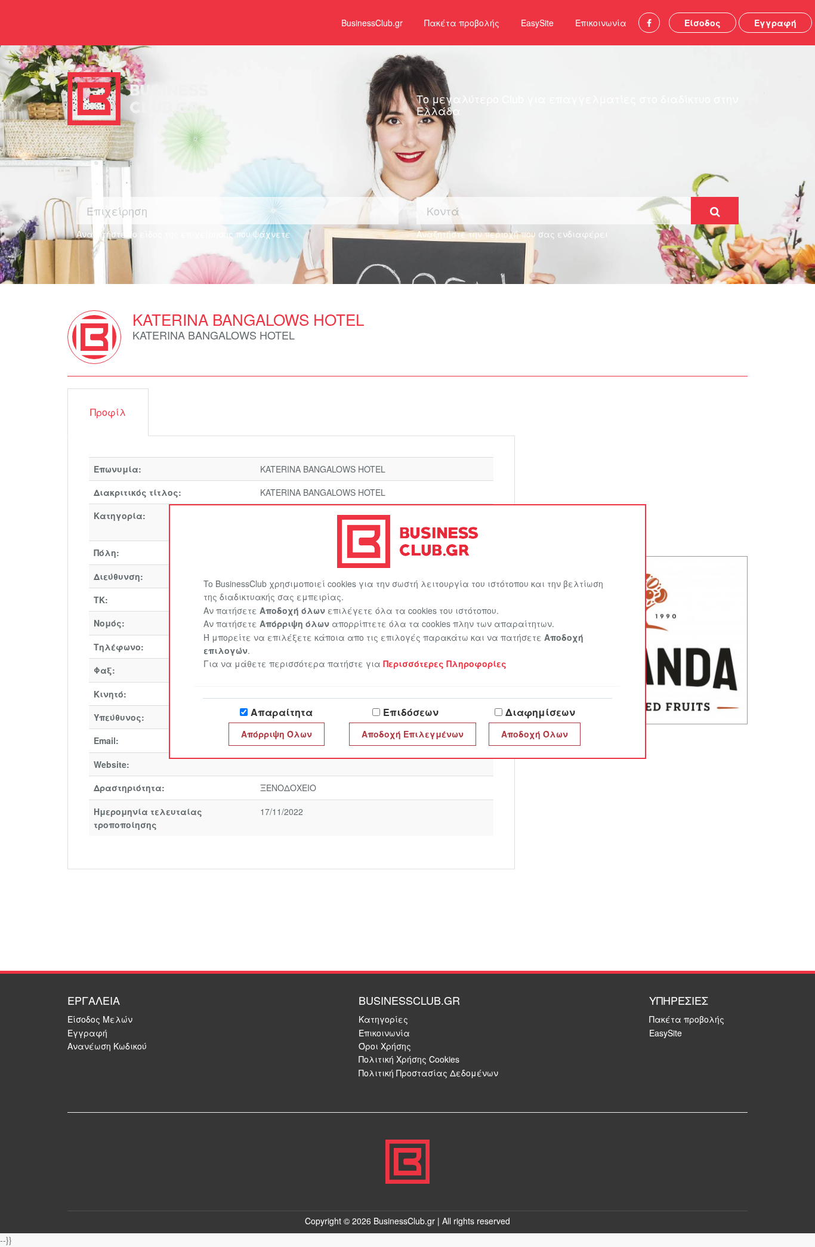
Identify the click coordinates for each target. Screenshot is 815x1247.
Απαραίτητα (282, 712)
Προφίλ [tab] (108, 412)
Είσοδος (702, 23)
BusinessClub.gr (372, 23)
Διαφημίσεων (540, 712)
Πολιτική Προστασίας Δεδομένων (428, 1073)
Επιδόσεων (411, 712)
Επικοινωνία (600, 23)
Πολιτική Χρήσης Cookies (409, 1059)
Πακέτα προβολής (461, 23)
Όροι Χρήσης (385, 1046)
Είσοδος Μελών (99, 1019)
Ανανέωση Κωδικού (107, 1046)
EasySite (537, 23)
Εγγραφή (775, 23)
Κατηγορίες (383, 1019)
